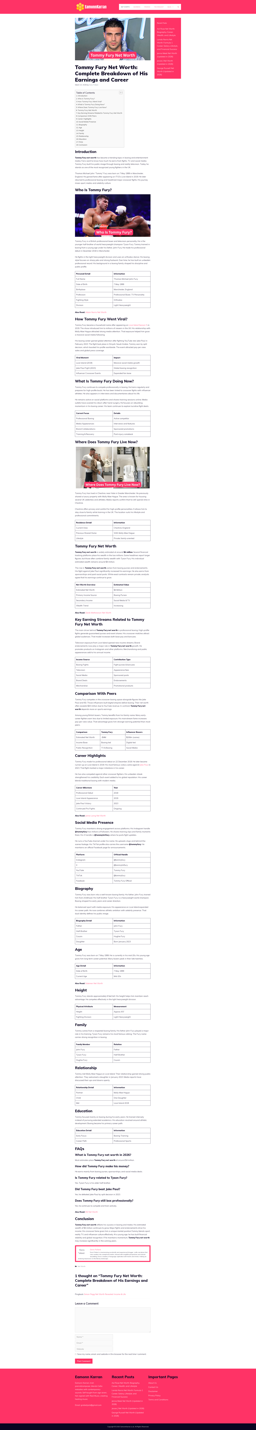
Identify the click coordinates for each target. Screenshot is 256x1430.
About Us (152, 1383)
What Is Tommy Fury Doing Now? (91, 104)
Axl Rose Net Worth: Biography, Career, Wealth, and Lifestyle (166, 32)
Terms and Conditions (158, 1399)
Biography (83, 125)
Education (82, 139)
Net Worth (125, 7)
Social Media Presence (87, 122)
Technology (159, 7)
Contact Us (153, 1387)
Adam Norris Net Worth (95, 312)
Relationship (84, 136)
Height (81, 130)
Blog (169, 7)
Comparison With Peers (87, 116)
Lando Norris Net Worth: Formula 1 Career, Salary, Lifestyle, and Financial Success (127, 1393)
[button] (178, 7)
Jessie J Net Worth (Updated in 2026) (128, 1408)
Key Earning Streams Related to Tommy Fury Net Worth (100, 113)
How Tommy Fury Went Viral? (90, 101)
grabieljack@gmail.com (91, 1405)
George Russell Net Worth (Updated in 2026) (165, 71)
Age (80, 127)
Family (81, 133)
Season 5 (138, 325)
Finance (147, 7)
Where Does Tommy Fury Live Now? (92, 107)
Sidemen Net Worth (94, 983)
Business (137, 7)
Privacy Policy (154, 1395)
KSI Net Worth (91, 1212)
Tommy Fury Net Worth (87, 110)
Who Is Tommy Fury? (86, 99)
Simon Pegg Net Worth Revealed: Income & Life (105, 1294)
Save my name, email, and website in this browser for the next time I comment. (111, 1354)
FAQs (81, 142)
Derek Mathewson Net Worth (98, 613)
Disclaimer (153, 1391)
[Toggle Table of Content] (120, 92)
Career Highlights (84, 119)
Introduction (82, 96)
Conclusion (83, 145)
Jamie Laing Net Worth (95, 815)
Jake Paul (144, 765)
